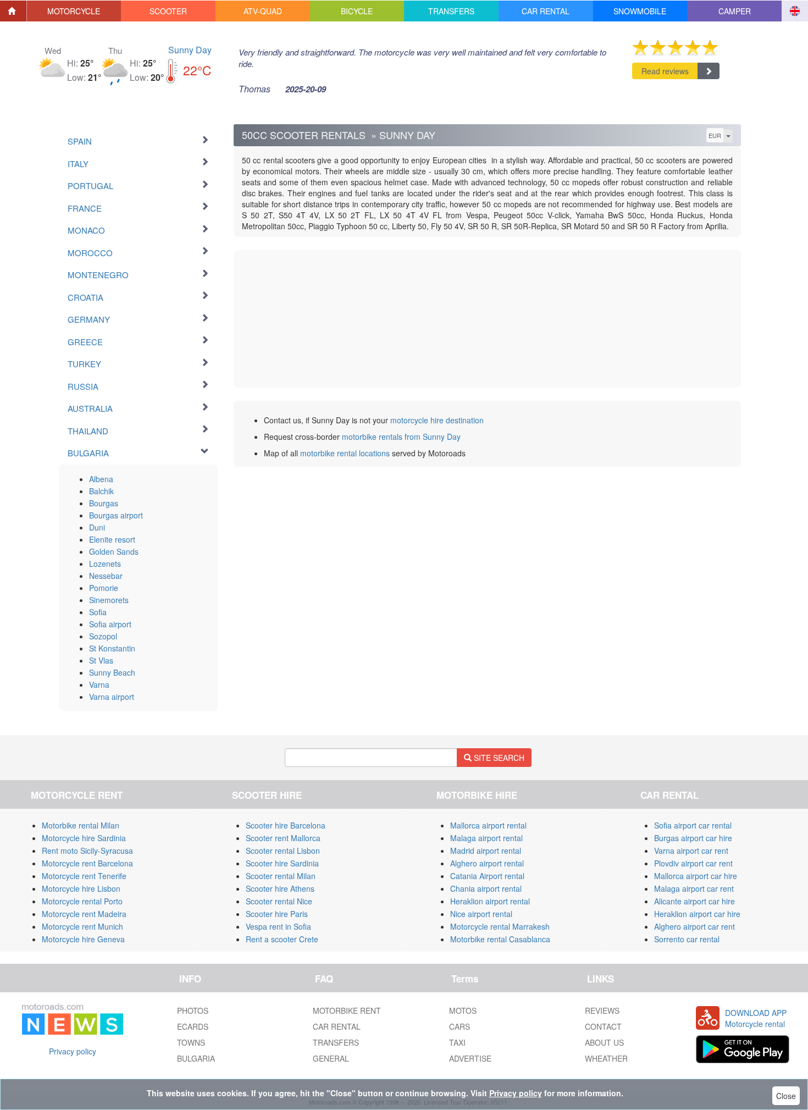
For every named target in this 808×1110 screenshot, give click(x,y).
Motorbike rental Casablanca (500, 939)
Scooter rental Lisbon (283, 850)
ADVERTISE (470, 1058)
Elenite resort (112, 539)
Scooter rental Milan (281, 875)
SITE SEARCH (498, 757)
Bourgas (103, 503)
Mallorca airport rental (488, 825)
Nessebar (106, 575)
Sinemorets (109, 599)
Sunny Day (190, 49)
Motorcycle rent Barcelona (87, 863)
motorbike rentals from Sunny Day (401, 436)
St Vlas (101, 660)
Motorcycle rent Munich (82, 926)
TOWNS (191, 1042)
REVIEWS (602, 1010)
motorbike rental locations (345, 453)
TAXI (457, 1042)
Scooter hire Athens (280, 888)
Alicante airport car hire (694, 901)
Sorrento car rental (687, 939)
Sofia (98, 611)
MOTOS (463, 1010)
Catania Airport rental (487, 875)
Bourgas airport (116, 515)
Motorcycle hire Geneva (83, 939)
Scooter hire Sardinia (282, 863)
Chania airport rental (486, 888)
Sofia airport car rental (693, 825)
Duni (97, 527)
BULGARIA (196, 1058)
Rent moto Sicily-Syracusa (87, 850)
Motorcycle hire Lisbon (81, 888)
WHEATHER (606, 1058)
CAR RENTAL (337, 1026)
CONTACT (603, 1026)
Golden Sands (114, 551)
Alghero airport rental (487, 863)
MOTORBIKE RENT (347, 1010)
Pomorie (103, 587)
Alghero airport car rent (694, 926)
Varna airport (111, 696)
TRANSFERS (336, 1042)
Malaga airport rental (486, 837)
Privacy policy (72, 1051)
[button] (74, 11)
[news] (72, 1017)
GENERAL (331, 1058)
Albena (101, 478)
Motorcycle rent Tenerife (84, 875)
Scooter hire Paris (277, 913)
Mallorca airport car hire (695, 875)
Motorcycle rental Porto (82, 901)
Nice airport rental (481, 913)
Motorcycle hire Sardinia (84, 837)
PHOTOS (192, 1010)
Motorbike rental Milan (80, 825)
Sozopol (103, 636)
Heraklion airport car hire (697, 913)
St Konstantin (112, 648)
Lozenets (105, 563)
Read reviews (665, 70)
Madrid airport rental (485, 850)
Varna (99, 684)
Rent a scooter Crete (282, 939)
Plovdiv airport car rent (693, 863)
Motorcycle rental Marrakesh (500, 926)
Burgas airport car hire (693, 837)
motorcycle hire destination (437, 420)
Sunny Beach (112, 672)
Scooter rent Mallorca (283, 837)
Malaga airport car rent (694, 888)
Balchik (101, 490)
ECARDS (192, 1026)
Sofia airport (110, 623)
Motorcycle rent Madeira (84, 913)
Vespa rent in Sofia (278, 926)
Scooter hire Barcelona (285, 825)
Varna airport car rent (691, 850)
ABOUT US (604, 1042)
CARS (459, 1026)
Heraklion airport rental (490, 901)
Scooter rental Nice (279, 901)
